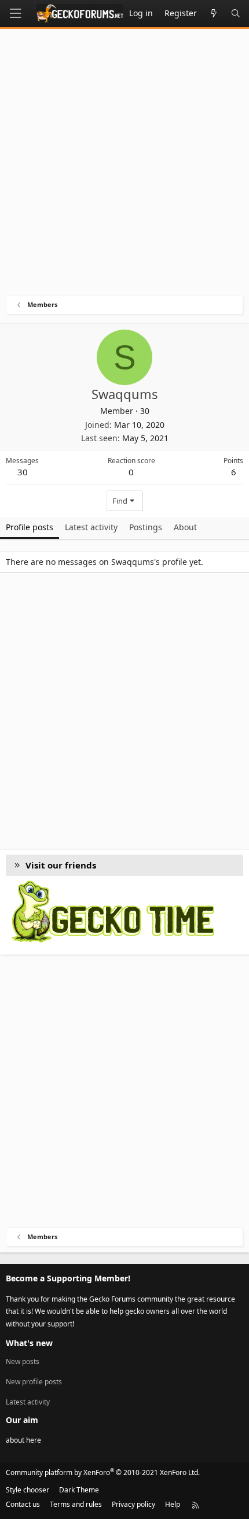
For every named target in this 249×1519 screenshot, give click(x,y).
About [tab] (185, 527)
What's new (29, 1342)
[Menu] (15, 13)
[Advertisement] (124, 164)
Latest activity (28, 1402)
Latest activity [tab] (91, 527)
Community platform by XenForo (103, 1472)
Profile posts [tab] (29, 527)
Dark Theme (79, 1490)
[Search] (236, 14)
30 (22, 472)
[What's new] (214, 14)
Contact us (23, 1504)
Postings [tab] (145, 527)
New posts (22, 1361)
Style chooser (27, 1490)
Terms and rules (76, 1504)
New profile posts (34, 1382)
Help (172, 1504)
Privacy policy (133, 1504)
